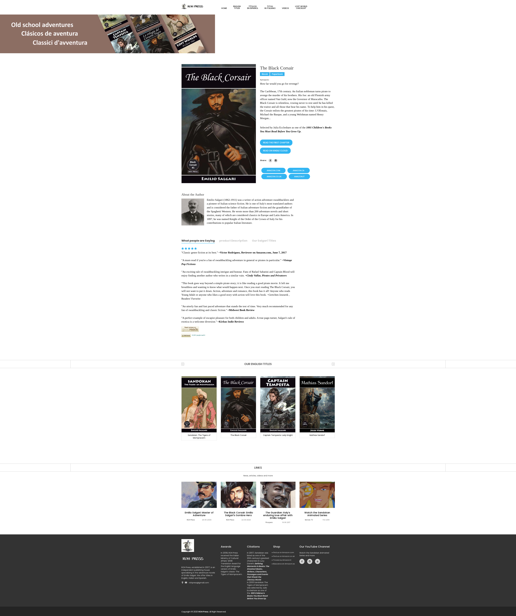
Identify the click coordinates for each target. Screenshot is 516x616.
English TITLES (237, 7)
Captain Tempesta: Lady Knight (278, 435)
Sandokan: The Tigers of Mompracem (199, 436)
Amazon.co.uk (274, 176)
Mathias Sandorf (317, 435)
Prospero (269, 522)
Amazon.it (299, 176)
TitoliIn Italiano (270, 7)
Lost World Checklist (301, 7)
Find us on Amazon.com (283, 552)
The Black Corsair (238, 435)
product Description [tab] (233, 241)
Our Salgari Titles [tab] (264, 241)
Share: (263, 160)
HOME (224, 8)
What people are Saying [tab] (198, 241)
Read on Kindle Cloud (275, 150)
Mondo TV (309, 520)
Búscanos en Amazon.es (284, 563)
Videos (285, 8)
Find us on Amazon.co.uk (284, 556)
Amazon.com (273, 170)
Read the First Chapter (276, 142)
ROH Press (191, 520)
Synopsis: (264, 80)
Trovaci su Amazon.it (282, 560)
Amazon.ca (298, 170)
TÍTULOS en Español (252, 7)
